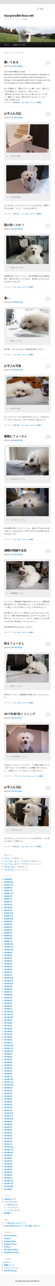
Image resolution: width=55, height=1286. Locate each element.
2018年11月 (8, 980)
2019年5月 (8, 963)
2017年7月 (8, 1025)
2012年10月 (8, 1186)
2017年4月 (8, 1034)
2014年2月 (8, 1141)
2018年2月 (8, 1006)
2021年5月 (8, 904)
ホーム (7, 44)
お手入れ (16, 213)
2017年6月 (8, 1028)
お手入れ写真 (12, 366)
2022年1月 (8, 901)
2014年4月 (8, 1135)
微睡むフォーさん (15, 436)
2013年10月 (8, 1152)
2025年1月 (8, 890)
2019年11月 (8, 946)
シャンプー (11, 1207)
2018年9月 (8, 986)
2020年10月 (8, 918)
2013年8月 (8, 1158)
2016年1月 (8, 1076)
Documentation (10, 1235)
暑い (7, 298)
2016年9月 (8, 1054)
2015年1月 (8, 1110)
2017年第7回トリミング (19, 714)
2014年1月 (8, 1144)
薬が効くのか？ (14, 225)
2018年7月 (8, 992)
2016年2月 (8, 1073)
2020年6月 (8, 927)
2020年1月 (8, 941)
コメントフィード (11, 1268)
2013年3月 (8, 1172)
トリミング (17, 776)
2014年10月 (8, 1118)
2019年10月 (8, 949)
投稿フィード (9, 1265)
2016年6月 (8, 1062)
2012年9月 (8, 1189)
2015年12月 (8, 1079)
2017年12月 (8, 1011)
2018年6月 (8, 994)
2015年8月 (8, 1090)
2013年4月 (8, 1169)
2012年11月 (8, 1183)
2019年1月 (8, 975)
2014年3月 (8, 1138)
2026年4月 (8, 879)
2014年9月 (8, 1121)
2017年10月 (8, 1017)
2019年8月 (8, 955)
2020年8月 (8, 921)
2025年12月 (8, 882)
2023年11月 (8, 893)
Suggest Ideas (10, 1241)
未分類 (6, 1213)
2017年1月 (8, 1042)
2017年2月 (8, 1039)
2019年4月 (8, 966)
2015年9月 (8, 1087)
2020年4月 (8, 932)
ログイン (7, 1262)
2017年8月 (8, 1023)
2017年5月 (8, 1031)
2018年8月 (8, 989)
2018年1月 (8, 1009)
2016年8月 (8, 1056)
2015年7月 (8, 1093)
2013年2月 (8, 1175)
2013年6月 (8, 1163)
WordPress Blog (11, 1249)
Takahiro (16, 102)
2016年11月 (8, 1048)
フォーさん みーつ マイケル (16, 861)
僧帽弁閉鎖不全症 (15, 550)
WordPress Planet (11, 1252)
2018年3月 (8, 1003)
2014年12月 (8, 1113)
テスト (6, 858)
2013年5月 (8, 1166)
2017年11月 (8, 1014)
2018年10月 (8, 983)
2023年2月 (8, 896)
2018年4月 (8, 1000)
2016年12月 (8, 1045)
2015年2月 (8, 1107)
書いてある (11, 62)
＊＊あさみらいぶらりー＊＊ (15, 1223)
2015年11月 (8, 1082)
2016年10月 (8, 1051)
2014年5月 (8, 1133)
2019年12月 (8, 944)
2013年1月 (8, 1178)
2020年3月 (8, 935)
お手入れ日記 (12, 113)
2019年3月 (8, 969)
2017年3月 (8, 1037)
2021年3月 (8, 907)
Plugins (7, 1238)
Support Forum (10, 1244)
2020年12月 (8, 913)
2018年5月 (8, 997)
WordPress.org (10, 1270)
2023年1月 (8, 899)
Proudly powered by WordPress (27, 1281)
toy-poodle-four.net (19, 15)
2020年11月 (8, 916)
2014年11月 (8, 1116)
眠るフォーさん (14, 643)
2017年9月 (8, 1020)
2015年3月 (8, 1104)
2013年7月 (8, 1161)
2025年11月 (8, 885)
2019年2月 (8, 972)
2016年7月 (8, 1059)
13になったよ (9, 866)
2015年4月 (8, 1101)
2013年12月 (8, 1147)
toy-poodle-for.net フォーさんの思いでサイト (22, 1225)
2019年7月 (8, 958)
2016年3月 (8, 1071)
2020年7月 (8, 924)
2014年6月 (8, 1130)
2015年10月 (8, 1085)
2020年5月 (8, 930)
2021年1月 (8, 910)
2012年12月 (8, 1180)
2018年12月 (8, 978)
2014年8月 (8, 1124)
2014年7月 (8, 1127)
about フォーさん (19, 44)
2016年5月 (8, 1065)
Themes (7, 1246)
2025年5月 (8, 887)
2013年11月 (8, 1149)
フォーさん (25, 102)
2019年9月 (8, 952)
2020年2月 (8, 938)
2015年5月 (8, 1099)
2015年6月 (8, 1096)
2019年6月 (8, 961)
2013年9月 (8, 1155)
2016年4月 (8, 1068)
